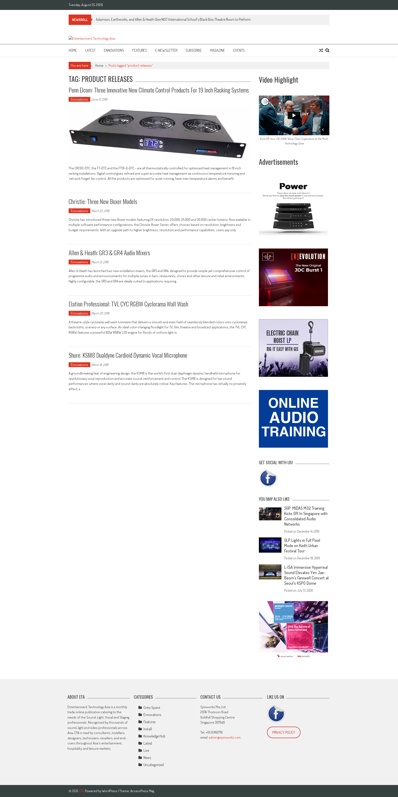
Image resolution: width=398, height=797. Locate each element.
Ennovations (114, 50)
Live (146, 750)
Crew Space (151, 707)
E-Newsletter (166, 50)
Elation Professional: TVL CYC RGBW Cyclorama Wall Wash (128, 303)
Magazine (217, 50)
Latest (90, 50)
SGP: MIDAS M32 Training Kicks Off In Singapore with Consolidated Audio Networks (306, 516)
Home (73, 50)
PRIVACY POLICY (283, 732)
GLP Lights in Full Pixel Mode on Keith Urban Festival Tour (302, 545)
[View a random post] (321, 50)
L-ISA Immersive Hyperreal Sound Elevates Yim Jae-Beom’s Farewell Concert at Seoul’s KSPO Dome (306, 575)
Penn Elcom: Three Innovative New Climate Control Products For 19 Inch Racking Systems (159, 89)
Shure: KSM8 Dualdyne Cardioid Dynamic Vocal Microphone (128, 355)
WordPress (110, 791)
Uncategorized (153, 764)
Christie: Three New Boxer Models (103, 201)
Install (147, 729)
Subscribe (194, 50)
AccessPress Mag (142, 791)
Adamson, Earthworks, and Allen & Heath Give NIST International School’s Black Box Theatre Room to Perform (173, 19)
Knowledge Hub (154, 736)
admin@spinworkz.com (225, 737)
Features (139, 50)
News (147, 757)
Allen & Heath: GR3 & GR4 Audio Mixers (109, 252)
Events (239, 50)
